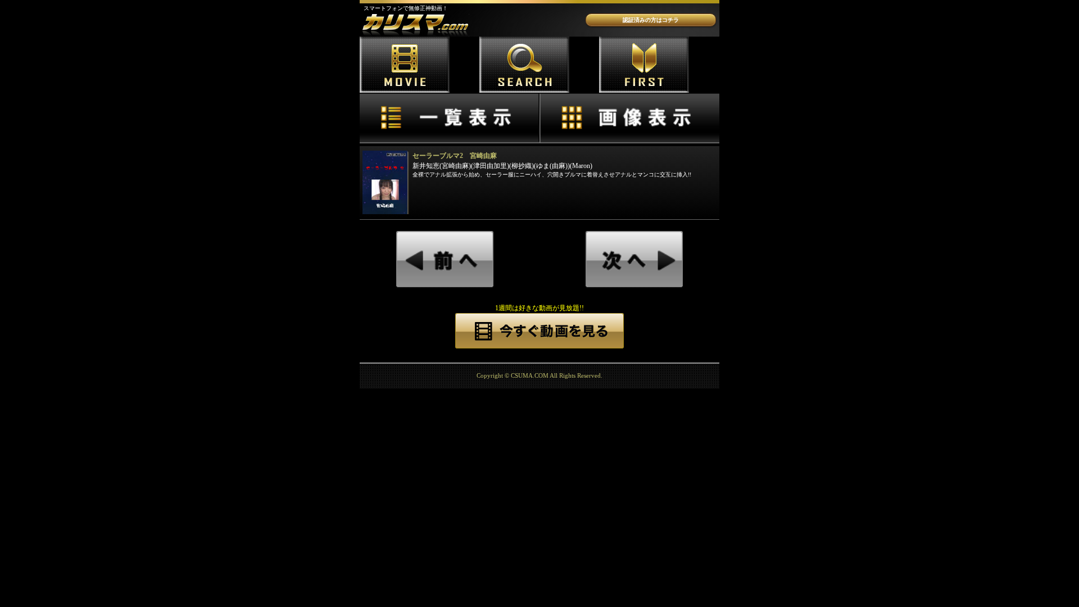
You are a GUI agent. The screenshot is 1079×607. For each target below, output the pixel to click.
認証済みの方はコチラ (651, 20)
